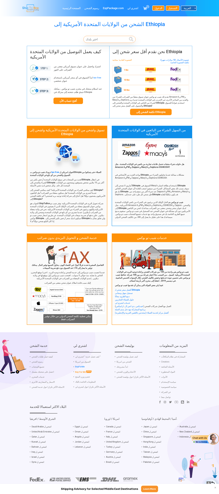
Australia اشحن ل (188, 427)
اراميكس (120, 306)
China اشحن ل (149, 432)
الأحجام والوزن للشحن (126, 372)
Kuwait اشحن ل (39, 442)
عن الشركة (166, 392)
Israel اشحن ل (38, 457)
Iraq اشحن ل (37, 452)
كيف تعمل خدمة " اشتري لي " (88, 357)
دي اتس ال (129, 306)
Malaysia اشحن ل (151, 457)
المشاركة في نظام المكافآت (173, 357)
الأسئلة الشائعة (167, 367)
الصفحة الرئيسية (71, 8)
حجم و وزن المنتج (82, 377)
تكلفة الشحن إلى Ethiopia (151, 112)
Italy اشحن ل (112, 437)
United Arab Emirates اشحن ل (45, 432)
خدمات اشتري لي (122, 303)
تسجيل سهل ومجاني (124, 293)
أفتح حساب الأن (68, 100)
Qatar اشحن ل (38, 437)
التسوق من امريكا (83, 362)
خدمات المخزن (38, 377)
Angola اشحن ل (82, 437)
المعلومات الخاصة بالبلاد (85, 382)
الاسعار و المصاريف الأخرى (43, 382)
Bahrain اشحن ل (39, 447)
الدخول (158, 8)
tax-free (97, 77)
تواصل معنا (166, 397)
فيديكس (139, 306)
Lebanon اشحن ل (83, 447)
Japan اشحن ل (150, 427)
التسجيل (172, 8)
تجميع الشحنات (38, 367)
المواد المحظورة (168, 372)
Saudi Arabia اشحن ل (41, 427)
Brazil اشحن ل (112, 462)
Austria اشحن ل (113, 457)
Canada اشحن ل (113, 427)
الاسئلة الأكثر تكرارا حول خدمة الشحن (48, 387)
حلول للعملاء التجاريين (124, 299)
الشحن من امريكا (124, 362)
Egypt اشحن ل (81, 427)
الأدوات (164, 377)
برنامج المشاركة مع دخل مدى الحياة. (130, 309)
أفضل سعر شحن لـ (127, 290)
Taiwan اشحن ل (150, 452)
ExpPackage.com (113, 8)
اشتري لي (132, 8)
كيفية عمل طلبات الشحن (42, 357)
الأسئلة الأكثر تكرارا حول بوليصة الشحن (133, 377)
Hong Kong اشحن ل (152, 442)
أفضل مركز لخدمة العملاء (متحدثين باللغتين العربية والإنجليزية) (142, 313)
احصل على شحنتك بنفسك (43, 372)
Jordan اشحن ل (82, 442)
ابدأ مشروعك (122, 367)
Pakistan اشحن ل (151, 462)
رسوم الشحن (91, 8)
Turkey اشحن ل (113, 447)
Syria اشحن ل (38, 462)
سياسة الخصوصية (169, 387)
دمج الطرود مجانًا (122, 296)
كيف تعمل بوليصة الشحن (127, 357)
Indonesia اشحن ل (188, 437)
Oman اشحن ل (81, 432)
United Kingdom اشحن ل (117, 442)
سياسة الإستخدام (168, 382)
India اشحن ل (149, 447)
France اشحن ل (113, 432)
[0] (145, 8)
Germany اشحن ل (114, 452)
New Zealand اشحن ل (190, 432)
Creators (165, 362)
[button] (204, 438)
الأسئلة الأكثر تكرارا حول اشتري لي (90, 387)
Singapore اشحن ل (152, 437)
